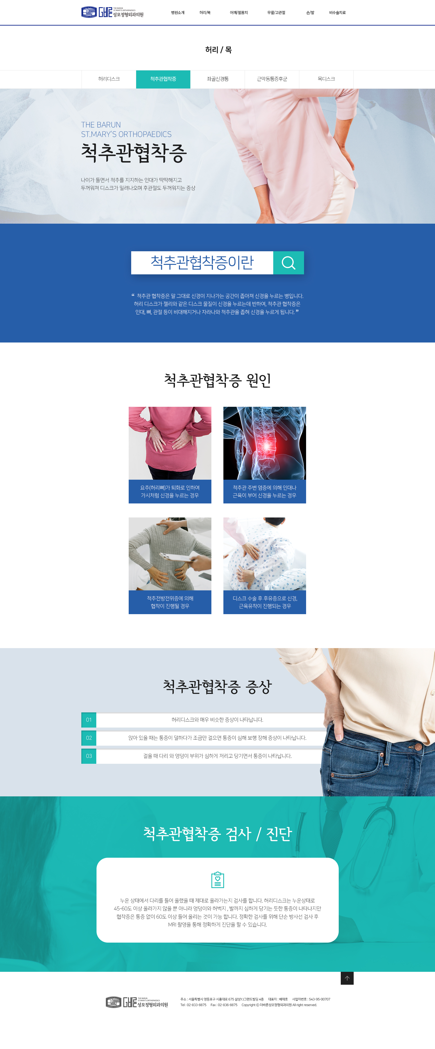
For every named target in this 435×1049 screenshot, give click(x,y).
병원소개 (177, 12)
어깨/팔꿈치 (239, 12)
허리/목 (204, 12)
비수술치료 (337, 12)
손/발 (310, 12)
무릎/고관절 (276, 12)
